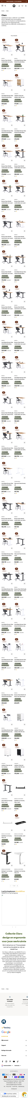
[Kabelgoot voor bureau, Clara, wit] (20, 858)
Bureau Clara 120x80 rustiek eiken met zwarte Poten (7, 273)
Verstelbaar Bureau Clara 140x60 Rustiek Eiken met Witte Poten (7, 555)
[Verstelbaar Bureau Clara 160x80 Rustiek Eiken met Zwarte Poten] (20, 118)
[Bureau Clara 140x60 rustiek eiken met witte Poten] (20, 506)
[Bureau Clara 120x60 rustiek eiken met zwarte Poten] (20, 329)
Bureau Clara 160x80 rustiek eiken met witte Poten (19, 238)
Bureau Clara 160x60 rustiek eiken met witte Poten (6, 62)
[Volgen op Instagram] (6, 1061)
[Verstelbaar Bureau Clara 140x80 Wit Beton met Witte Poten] (20, 647)
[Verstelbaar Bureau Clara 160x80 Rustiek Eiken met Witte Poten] (20, 365)
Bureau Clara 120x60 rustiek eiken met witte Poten (19, 414)
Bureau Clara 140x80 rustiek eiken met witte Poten (6, 167)
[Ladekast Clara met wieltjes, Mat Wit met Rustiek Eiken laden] (20, 83)
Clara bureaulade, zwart (19, 836)
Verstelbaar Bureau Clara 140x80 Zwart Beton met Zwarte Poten (7, 590)
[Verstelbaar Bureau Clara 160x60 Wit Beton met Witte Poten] (20, 611)
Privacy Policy (8, 1086)
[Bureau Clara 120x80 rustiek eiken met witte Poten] (20, 435)
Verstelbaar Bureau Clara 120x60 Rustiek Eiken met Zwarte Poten (7, 449)
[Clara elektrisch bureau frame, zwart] (7, 788)
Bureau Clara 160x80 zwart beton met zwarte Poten (20, 308)
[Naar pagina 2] (17, 885)
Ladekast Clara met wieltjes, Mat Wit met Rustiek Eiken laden (19, 97)
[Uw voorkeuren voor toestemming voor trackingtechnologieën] (25, 1095)
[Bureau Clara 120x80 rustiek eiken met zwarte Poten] (7, 259)
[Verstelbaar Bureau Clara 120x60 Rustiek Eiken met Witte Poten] (7, 470)
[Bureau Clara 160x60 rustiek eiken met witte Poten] (7, 47)
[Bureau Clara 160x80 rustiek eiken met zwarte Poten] (7, 188)
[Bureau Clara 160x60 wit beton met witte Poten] (20, 682)
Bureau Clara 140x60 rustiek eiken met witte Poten (19, 520)
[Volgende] (26, 1)
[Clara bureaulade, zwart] (20, 823)
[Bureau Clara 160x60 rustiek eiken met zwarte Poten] (7, 294)
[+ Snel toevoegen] (11, 54)
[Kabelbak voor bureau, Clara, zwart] (20, 788)
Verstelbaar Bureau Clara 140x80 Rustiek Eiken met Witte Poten (7, 97)
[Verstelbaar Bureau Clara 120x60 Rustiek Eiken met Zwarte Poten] (7, 435)
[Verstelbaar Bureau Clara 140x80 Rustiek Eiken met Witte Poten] (7, 83)
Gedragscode (14, 1088)
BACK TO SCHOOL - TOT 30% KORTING (14, 1)
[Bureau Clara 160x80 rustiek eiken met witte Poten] (20, 224)
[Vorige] (1, 1)
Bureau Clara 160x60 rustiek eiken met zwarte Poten (7, 308)
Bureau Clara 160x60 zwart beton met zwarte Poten (7, 238)
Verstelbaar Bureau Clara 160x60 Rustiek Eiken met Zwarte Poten (20, 62)
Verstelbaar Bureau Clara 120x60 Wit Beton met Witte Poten (7, 661)
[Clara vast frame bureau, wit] (20, 470)
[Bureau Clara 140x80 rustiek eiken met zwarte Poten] (20, 188)
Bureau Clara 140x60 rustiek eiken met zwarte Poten (20, 167)
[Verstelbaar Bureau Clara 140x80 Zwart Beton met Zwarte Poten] (7, 576)
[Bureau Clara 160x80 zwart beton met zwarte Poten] (20, 294)
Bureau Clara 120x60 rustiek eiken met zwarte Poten (20, 344)
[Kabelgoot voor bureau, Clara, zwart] (7, 858)
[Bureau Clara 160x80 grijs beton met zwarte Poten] (7, 400)
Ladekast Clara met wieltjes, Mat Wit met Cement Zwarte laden (19, 767)
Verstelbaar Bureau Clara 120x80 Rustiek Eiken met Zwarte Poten (7, 626)
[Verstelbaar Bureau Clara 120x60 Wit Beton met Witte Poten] (7, 647)
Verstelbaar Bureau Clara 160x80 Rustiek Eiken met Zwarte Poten (20, 132)
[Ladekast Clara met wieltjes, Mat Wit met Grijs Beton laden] (20, 717)
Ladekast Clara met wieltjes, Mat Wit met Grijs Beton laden (19, 731)
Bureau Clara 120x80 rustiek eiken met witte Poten (19, 449)
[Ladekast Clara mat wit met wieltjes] (7, 752)
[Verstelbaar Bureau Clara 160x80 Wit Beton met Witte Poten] (7, 717)
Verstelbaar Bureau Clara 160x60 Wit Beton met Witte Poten (20, 626)
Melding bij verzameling (9, 1096)
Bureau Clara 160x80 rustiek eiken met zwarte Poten (7, 203)
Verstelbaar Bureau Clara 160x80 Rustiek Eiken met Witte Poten (20, 379)
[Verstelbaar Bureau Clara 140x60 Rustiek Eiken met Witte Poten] (7, 541)
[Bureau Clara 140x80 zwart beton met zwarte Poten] (7, 365)
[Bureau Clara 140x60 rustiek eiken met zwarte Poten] (20, 153)
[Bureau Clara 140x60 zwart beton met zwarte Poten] (7, 506)
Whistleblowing (21, 1086)
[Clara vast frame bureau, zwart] (20, 541)
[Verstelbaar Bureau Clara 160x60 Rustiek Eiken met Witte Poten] (7, 118)
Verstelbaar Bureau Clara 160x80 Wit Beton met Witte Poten (7, 731)
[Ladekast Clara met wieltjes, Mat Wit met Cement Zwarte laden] (20, 752)
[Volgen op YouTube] (14, 1061)
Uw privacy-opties (11, 1093)
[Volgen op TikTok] (18, 1061)
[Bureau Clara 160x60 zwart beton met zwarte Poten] (7, 224)
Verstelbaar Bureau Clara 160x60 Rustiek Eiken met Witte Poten (7, 132)
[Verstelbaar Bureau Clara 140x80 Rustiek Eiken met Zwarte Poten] (7, 682)
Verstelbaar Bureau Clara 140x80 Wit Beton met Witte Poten (20, 661)
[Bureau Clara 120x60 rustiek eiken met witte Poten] (20, 400)
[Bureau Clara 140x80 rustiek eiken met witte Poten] (7, 153)
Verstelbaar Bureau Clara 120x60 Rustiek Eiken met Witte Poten (7, 485)
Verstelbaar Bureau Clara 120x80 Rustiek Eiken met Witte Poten (7, 344)
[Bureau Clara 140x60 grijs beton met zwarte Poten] (20, 576)
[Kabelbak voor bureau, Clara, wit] (7, 823)
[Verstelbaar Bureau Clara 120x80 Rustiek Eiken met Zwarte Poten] (7, 611)
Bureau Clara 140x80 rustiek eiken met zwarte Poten (20, 203)
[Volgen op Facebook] (2, 1061)
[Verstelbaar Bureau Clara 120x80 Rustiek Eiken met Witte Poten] (7, 329)
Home (2, 11)
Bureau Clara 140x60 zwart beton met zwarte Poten (7, 520)
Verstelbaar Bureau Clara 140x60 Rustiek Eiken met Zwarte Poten (20, 273)
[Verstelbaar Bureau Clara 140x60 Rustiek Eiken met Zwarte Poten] (20, 259)
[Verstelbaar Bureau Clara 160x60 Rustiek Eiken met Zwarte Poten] (20, 47)
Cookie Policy (14, 1086)
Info (4, 1086)
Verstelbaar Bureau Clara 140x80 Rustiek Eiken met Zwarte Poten (7, 696)
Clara (7, 989)
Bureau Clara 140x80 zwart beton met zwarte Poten (7, 379)
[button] (14, 910)
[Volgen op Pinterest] (10, 1061)
